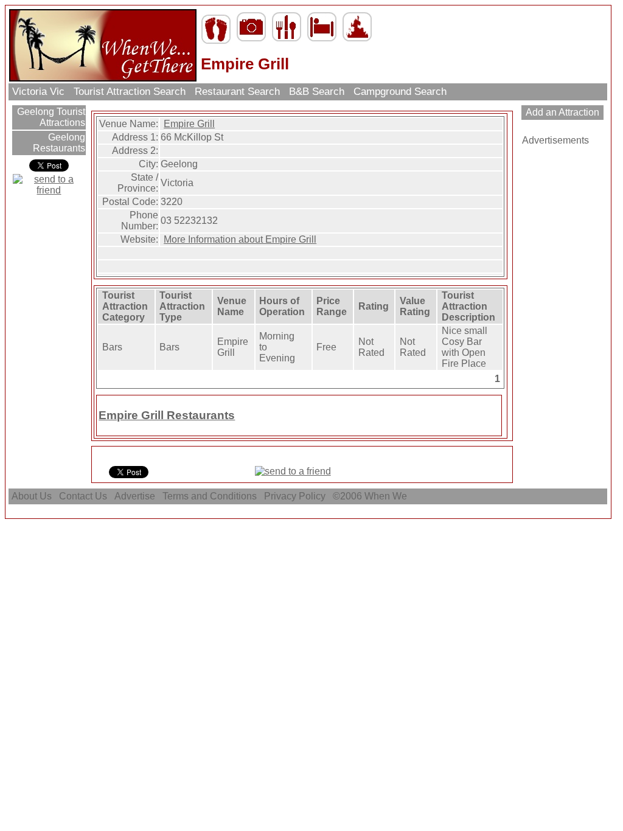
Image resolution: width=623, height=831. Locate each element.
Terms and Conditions (209, 496)
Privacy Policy (295, 496)
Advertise (135, 496)
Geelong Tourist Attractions (50, 117)
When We (386, 496)
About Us (31, 496)
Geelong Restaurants (59, 142)
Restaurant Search (237, 91)
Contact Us (83, 496)
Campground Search (400, 91)
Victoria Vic (38, 91)
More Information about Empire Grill (240, 239)
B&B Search (316, 91)
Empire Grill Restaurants (167, 415)
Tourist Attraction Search (130, 91)
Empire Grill (189, 124)
